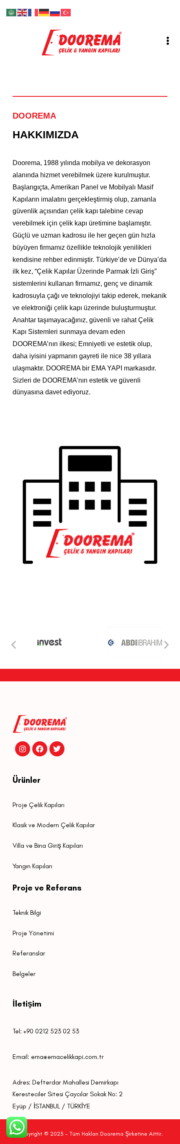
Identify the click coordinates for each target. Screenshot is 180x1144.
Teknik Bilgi (27, 912)
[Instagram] (22, 748)
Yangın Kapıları (32, 866)
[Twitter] (56, 748)
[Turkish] (66, 12)
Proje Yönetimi (33, 933)
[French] (33, 12)
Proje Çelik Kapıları (38, 805)
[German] (44, 12)
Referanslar (29, 953)
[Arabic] (11, 12)
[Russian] (55, 12)
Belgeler (24, 974)
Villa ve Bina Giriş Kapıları (48, 845)
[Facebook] (39, 748)
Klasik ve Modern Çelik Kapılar (54, 825)
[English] (22, 12)
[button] (13, 644)
